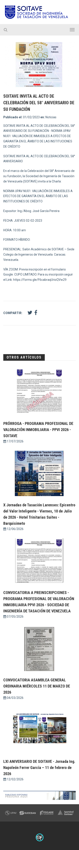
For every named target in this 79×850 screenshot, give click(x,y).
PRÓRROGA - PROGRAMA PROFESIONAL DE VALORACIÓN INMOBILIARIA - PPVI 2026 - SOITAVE (38, 429)
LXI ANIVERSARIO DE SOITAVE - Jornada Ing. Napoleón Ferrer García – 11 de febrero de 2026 (39, 767)
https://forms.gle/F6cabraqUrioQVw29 (39, 279)
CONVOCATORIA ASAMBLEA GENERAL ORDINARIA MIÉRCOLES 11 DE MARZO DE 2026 (36, 686)
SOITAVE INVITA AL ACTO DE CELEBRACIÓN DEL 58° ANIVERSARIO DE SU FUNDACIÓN (38, 103)
